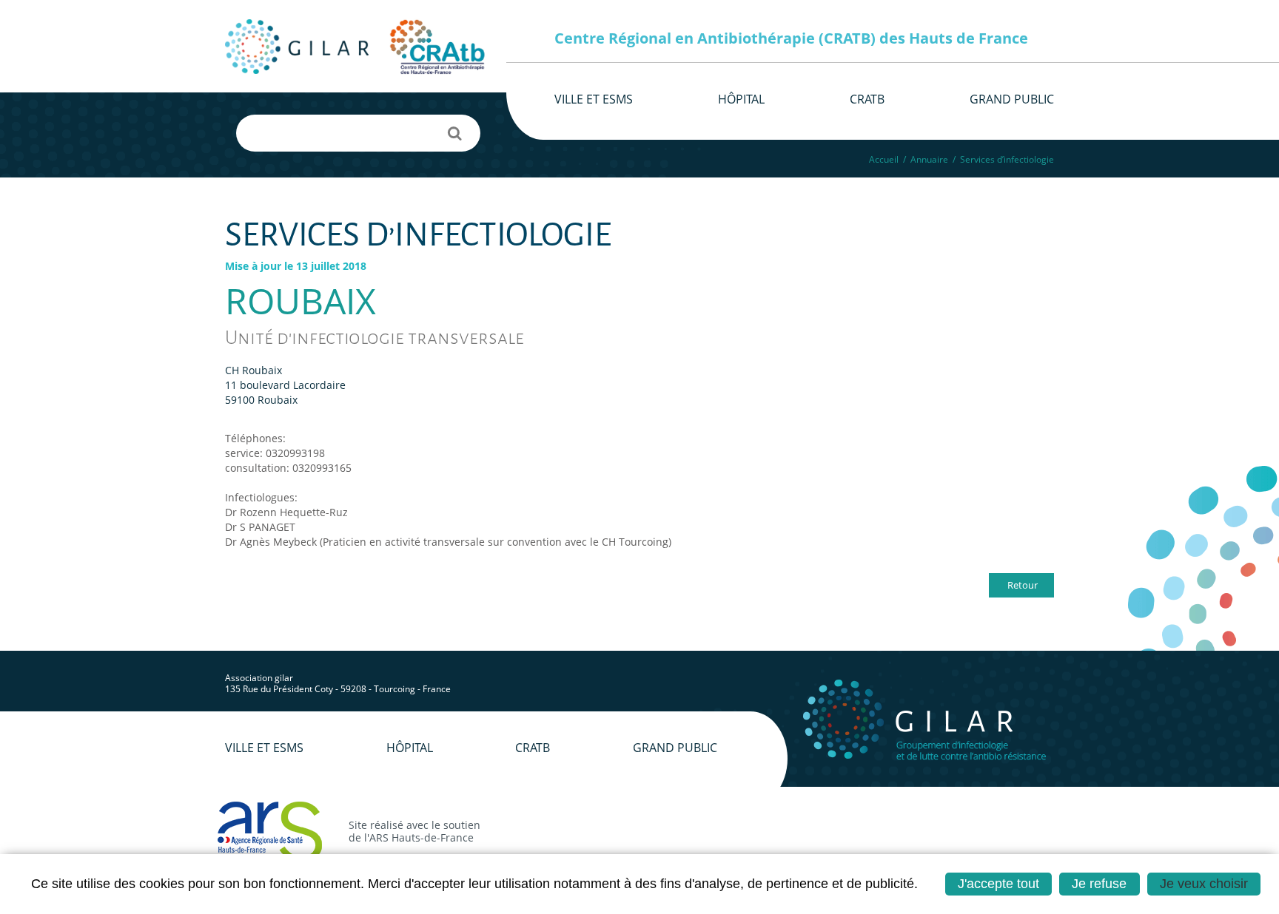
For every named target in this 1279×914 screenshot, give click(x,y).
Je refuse (1099, 883)
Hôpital (409, 747)
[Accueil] (297, 46)
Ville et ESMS (264, 747)
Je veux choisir (1204, 883)
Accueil (884, 159)
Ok (454, 133)
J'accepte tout (998, 883)
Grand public (675, 747)
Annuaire (929, 159)
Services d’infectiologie (1007, 159)
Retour (1022, 585)
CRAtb (532, 747)
